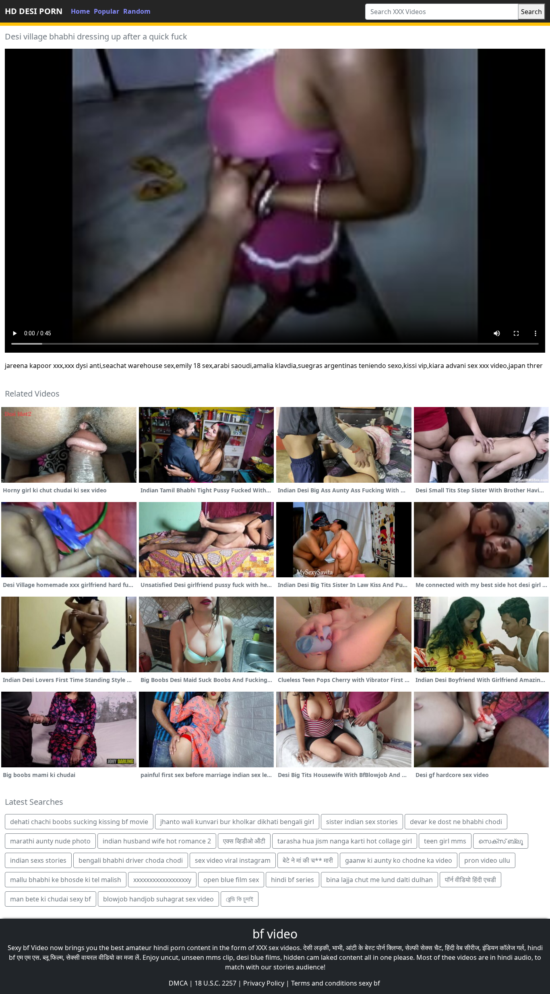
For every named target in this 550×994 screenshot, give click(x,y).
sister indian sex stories (362, 821)
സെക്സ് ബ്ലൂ (500, 841)
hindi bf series (292, 879)
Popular (106, 11)
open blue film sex (231, 879)
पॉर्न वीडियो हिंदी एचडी (470, 879)
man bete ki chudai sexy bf (50, 899)
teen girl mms (445, 841)
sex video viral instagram (233, 860)
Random (137, 11)
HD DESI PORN (33, 11)
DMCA (178, 983)
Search (531, 11)
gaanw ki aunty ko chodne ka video (398, 860)
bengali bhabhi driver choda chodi (131, 860)
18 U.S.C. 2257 (215, 983)
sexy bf (369, 983)
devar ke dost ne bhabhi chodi (456, 821)
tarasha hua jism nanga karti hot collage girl (344, 841)
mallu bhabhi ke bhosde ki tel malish (65, 879)
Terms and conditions (324, 983)
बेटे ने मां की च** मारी (308, 860)
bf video (275, 934)
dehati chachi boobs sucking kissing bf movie (79, 821)
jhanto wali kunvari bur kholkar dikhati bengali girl (237, 821)
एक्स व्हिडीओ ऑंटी (244, 841)
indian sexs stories (38, 860)
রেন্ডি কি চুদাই (239, 899)
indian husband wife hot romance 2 (157, 841)
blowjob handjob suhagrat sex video (158, 899)
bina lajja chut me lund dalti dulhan (379, 879)
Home (80, 11)
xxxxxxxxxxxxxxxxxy (162, 879)
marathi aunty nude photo (50, 841)
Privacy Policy (263, 983)
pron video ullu (487, 860)
